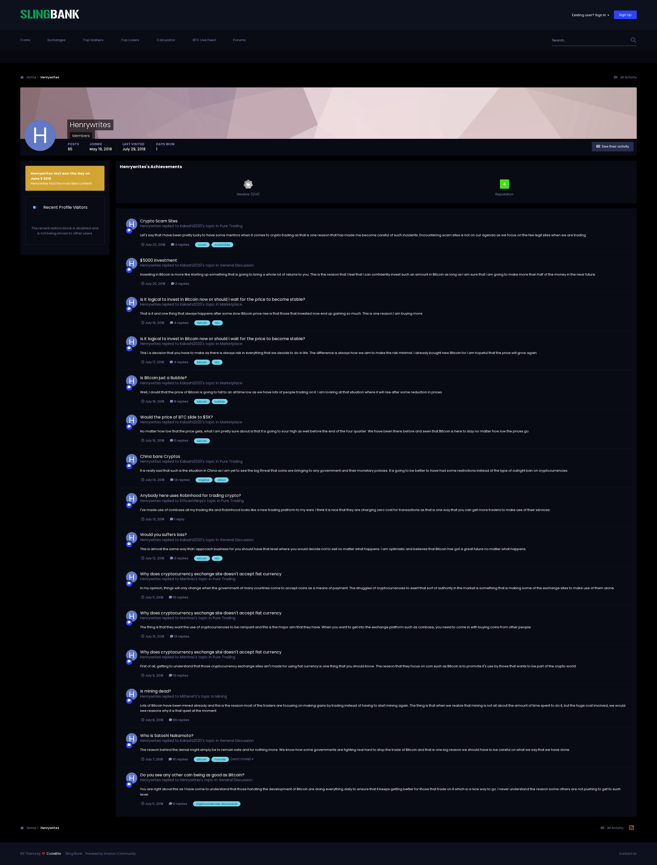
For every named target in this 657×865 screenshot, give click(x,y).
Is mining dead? (155, 691)
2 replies (181, 283)
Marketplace (231, 304)
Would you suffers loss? (163, 535)
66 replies (180, 719)
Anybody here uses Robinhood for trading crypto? (190, 495)
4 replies (181, 322)
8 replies (180, 401)
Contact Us (628, 853)
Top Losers (130, 40)
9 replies (179, 803)
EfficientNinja (191, 500)
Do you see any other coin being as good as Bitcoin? (192, 775)
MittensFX (188, 696)
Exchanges (56, 40)
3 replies (181, 244)
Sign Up (625, 14)
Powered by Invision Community (110, 853)
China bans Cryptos (160, 456)
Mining (221, 696)
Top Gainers (93, 40)
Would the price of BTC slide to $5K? (176, 417)
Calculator (166, 40)
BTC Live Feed (204, 40)
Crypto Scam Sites (159, 221)
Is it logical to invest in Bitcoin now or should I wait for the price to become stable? (222, 299)
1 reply (178, 519)
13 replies (180, 597)
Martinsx (187, 578)
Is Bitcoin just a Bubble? (163, 378)
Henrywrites (150, 226)
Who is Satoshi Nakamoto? (167, 736)
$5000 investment (158, 260)
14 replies (181, 479)
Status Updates (610, 40)
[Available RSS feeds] (631, 828)
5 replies (180, 440)
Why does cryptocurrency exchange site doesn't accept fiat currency (211, 574)
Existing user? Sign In (589, 15)
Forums (239, 40)
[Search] (633, 40)
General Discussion (237, 265)
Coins (25, 40)
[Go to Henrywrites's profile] (131, 224)
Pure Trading (231, 226)
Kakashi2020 (191, 226)
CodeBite (53, 853)
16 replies (180, 759)
